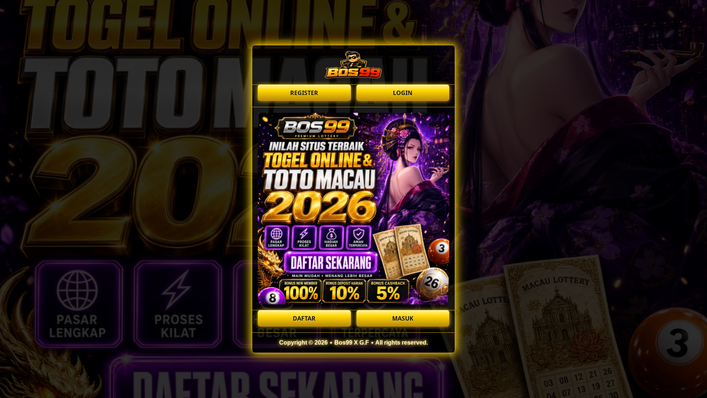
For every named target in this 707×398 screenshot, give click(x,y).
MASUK (403, 318)
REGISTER (304, 93)
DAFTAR (304, 318)
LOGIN (402, 93)
